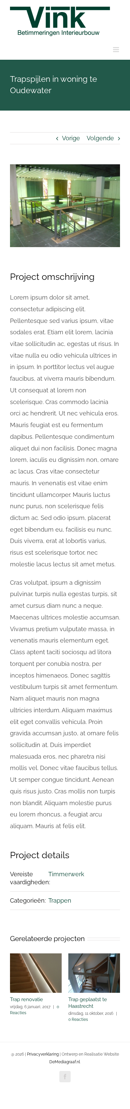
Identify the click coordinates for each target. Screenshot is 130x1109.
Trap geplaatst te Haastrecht (87, 1002)
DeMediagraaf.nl (64, 1062)
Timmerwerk (66, 874)
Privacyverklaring (43, 1054)
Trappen (59, 900)
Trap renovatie (26, 999)
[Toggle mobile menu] (116, 49)
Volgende (100, 138)
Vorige (71, 138)
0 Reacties (78, 1019)
